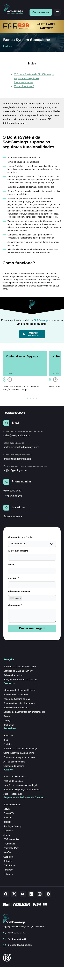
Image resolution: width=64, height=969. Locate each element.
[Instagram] (40, 894)
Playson (7, 817)
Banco (6, 716)
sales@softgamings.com (17, 435)
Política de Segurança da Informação (21, 789)
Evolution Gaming (12, 804)
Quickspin (8, 857)
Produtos (7, 46)
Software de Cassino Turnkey (18, 671)
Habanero (8, 874)
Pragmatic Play (11, 848)
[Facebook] (6, 894)
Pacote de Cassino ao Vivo (16, 699)
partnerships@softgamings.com (21, 447)
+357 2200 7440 (12, 490)
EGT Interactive (11, 839)
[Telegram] (48, 894)
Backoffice (8, 725)
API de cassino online (14, 761)
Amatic (6, 835)
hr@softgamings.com (15, 470)
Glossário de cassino (13, 766)
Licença (7, 720)
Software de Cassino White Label (19, 666)
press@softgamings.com (17, 458)
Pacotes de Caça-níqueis (15, 694)
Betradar (7, 861)
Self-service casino (12, 675)
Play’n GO (8, 813)
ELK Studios (9, 865)
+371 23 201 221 (12, 496)
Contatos (7, 744)
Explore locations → (14, 516)
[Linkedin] (31, 894)
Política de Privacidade (14, 776)
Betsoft (7, 822)
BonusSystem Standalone (16, 707)
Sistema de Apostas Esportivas (19, 703)
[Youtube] (23, 894)
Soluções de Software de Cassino (20, 679)
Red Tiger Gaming (12, 826)
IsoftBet (7, 852)
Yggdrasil (8, 830)
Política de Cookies (13, 781)
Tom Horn (8, 869)
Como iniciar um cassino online (18, 753)
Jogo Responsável (12, 794)
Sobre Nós (8, 735)
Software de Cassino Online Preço (20, 748)
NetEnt (6, 809)
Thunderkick (9, 843)
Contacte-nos (40, 12)
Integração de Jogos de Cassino (19, 690)
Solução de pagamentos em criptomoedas (24, 712)
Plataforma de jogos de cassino (19, 757)
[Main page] (14, 9)
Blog (5, 740)
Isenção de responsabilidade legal (20, 785)
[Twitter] (14, 894)
